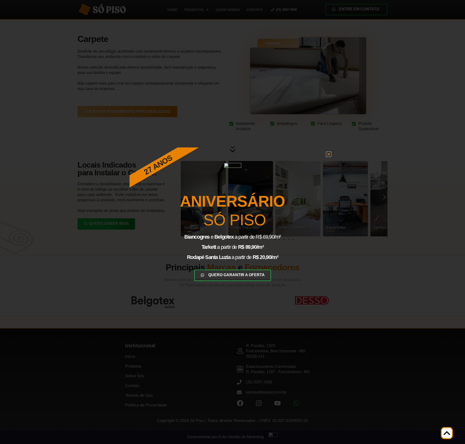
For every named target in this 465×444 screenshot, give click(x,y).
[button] (329, 154)
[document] (232, 222)
